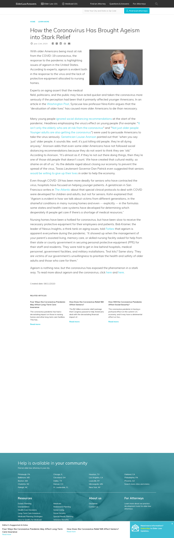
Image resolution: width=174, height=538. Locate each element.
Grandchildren (23, 506)
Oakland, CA (129, 474)
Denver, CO (58, 484)
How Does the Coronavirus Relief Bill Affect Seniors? (93, 529)
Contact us (93, 506)
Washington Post (58, 104)
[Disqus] (87, 355)
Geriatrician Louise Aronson (78, 137)
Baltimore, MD (24, 477)
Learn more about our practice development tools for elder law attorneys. (137, 506)
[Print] (65, 43)
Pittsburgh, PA (24, 474)
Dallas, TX (57, 481)
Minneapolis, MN (96, 484)
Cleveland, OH (59, 477)
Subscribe (145, 528)
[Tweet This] (57, 43)
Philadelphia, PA (131, 477)
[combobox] (103, 10)
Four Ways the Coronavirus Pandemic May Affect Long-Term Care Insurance (47, 304)
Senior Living (58, 510)
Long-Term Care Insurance (29, 513)
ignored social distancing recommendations (84, 118)
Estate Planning (24, 503)
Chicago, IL (58, 474)
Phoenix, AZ (129, 481)
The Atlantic (62, 189)
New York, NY (94, 487)
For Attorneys (139, 3)
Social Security (59, 513)
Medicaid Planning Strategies (30, 516)
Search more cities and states (136, 484)
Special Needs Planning (63, 516)
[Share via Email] (69, 43)
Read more (35, 324)
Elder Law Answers (26, 4)
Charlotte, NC (23, 484)
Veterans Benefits (61, 519)
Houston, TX (94, 474)
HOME (32, 22)
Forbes (110, 228)
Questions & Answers (119, 3)
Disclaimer (93, 503)
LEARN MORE (43, 22)
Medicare (57, 503)
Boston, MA (23, 481)
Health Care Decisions (27, 510)
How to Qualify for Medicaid (30, 519)
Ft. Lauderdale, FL (60, 487)
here (109, 272)
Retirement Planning (62, 506)
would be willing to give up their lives (54, 173)
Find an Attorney (98, 3)
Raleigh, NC (23, 487)
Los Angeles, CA (96, 477)
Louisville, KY (94, 481)
